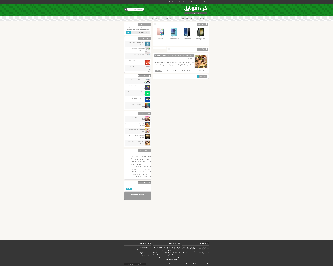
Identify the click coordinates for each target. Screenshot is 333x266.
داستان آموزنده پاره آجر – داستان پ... (141, 176)
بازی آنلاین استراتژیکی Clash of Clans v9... (135, 123)
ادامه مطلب (158, 70)
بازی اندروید (158, 255)
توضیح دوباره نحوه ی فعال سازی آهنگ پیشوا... (140, 156)
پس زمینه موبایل (185, 18)
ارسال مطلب (129, 188)
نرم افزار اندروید (164, 255)
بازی (154, 257)
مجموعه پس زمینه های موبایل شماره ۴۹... (136, 66)
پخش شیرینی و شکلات (146, 248)
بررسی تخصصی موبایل (195, 1)
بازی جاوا (178, 259)
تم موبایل (178, 250)
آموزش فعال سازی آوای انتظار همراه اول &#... (140, 159)
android (178, 252)
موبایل (167, 259)
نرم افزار (162, 250)
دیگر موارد (151, 18)
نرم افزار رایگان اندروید (175, 247)
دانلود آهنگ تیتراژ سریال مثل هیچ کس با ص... (140, 164)
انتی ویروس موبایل (159, 18)
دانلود (168, 255)
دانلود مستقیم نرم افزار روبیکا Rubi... (136, 85)
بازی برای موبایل (162, 252)
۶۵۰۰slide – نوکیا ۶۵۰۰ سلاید (143, 166)
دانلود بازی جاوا (177, 255)
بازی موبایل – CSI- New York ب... (137, 54)
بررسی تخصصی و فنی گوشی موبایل (138, 194)
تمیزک (150, 247)
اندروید (174, 259)
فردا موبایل (164, 254)
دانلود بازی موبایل (165, 257)
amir (150, 252)
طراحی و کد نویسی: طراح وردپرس (135, 263)
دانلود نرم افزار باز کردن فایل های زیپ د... (140, 174)
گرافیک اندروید (169, 18)
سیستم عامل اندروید (173, 257)
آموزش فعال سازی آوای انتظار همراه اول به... (140, 154)
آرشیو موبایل (171, 1)
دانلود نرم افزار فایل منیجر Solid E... (136, 42)
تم (166, 252)
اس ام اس (177, 18)
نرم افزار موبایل (194, 18)
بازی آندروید (187, 58)
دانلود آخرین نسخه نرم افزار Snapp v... (136, 92)
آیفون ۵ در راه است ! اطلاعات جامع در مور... (140, 169)
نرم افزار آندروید (174, 254)
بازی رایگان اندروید (174, 248)
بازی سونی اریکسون (157, 254)
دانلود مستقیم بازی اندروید (158, 248)
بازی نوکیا (172, 255)
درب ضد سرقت (148, 255)
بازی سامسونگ (173, 250)
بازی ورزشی (181, 58)
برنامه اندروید (167, 250)
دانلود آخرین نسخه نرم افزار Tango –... (136, 60)
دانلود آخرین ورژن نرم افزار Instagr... (136, 104)
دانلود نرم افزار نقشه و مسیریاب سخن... (136, 79)
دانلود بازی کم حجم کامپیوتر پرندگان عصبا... (140, 161)
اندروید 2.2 (161, 247)
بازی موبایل (202, 18)
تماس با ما (164, 1)
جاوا (167, 254)
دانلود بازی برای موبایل (172, 252)
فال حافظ (178, 1)
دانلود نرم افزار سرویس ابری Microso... (136, 98)
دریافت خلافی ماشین (147, 253)
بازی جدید (157, 252)
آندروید (169, 254)
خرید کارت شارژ (185, 1)
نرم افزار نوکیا (157, 250)
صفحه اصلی (205, 1)
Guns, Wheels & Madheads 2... (137, 48)
